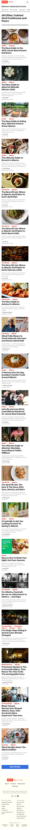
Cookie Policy (17, 825)
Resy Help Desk (20, 814)
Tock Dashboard (21, 818)
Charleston (18, 626)
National (12, 46)
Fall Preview (6, 299)
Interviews (22, 9)
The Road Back (7, 626)
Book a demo (20, 810)
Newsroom (21, 784)
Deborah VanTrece (8, 605)
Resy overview (20, 802)
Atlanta (11, 82)
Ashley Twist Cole (7, 312)
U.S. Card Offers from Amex (7, 813)
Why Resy (19, 808)
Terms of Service (12, 825)
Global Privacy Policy (5, 825)
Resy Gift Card (5, 804)
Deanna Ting (6, 643)
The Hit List (5, 9)
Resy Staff (5, 61)
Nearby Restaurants (7, 802)
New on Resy (14, 9)
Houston (12, 628)
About (7, 784)
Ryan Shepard (6, 534)
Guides (4, 46)
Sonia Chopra (6, 168)
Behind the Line (7, 665)
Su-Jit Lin (5, 134)
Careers (13, 784)
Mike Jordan (6, 349)
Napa (19, 628)
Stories (3, 806)
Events (4, 556)
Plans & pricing (20, 806)
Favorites (5, 745)
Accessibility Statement (24, 825)
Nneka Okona (6, 723)
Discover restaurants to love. (14, 6)
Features (19, 804)
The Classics (6, 590)
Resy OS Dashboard (21, 816)
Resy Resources (21, 812)
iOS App (15, 786)
